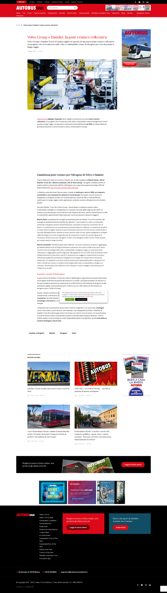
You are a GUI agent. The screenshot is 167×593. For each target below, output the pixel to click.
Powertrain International (48, 529)
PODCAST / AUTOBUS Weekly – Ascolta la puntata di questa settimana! (92, 389)
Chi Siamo (32, 2)
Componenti (52, 13)
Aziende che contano (57, 2)
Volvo (74, 333)
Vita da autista (84, 13)
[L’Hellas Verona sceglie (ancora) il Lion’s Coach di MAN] (48, 374)
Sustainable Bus (45, 523)
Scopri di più (120, 527)
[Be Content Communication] (29, 586)
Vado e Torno (44, 514)
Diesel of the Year (45, 549)
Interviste (19, 16)
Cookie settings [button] (81, 299)
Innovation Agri (45, 558)
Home (18, 25)
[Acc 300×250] (53, 492)
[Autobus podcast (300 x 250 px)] (111, 492)
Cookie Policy (89, 296)
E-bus (29, 13)
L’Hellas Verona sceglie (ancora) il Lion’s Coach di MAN (48, 389)
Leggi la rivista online (132, 464)
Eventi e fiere (72, 13)
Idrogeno (63, 333)
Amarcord (115, 13)
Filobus (129, 13)
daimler (52, 333)
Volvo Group (41, 119)
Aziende (62, 13)
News (18, 13)
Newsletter (40, 2)
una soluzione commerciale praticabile (64, 188)
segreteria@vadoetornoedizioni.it (74, 572)
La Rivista (47, 2)
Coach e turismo (40, 13)
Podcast (73, 2)
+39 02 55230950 (50, 572)
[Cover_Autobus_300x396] (136, 48)
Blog (123, 13)
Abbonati (21, 2)
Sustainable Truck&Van (47, 520)
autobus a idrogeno (36, 333)
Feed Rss (80, 2)
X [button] (104, 292)
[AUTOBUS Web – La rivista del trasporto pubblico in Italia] (29, 8)
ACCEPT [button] (70, 299)
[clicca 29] (128, 8)
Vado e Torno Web (46, 517)
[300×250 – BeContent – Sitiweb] (82, 492)
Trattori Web (44, 532)
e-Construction (44, 535)
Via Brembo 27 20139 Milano (29, 572)
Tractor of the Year (46, 552)
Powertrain (43, 526)
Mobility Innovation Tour (101, 13)
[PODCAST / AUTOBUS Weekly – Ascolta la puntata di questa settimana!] (96, 374)
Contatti (67, 2)
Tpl (24, 13)
